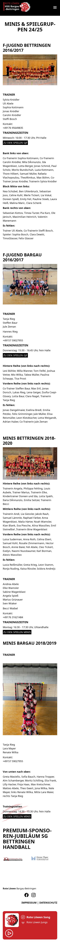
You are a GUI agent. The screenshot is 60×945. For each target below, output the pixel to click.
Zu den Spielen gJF (15, 142)
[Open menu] (55, 7)
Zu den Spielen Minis (17, 632)
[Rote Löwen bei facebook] (26, 895)
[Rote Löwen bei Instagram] (33, 895)
